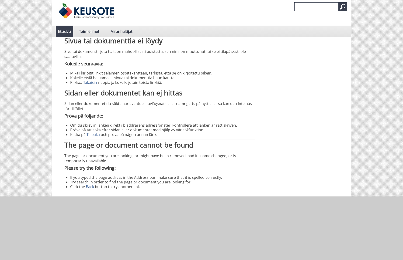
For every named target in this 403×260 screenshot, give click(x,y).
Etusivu (64, 31)
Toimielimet (89, 31)
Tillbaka (93, 134)
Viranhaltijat (121, 31)
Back (90, 186)
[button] (342, 6)
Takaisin (90, 82)
